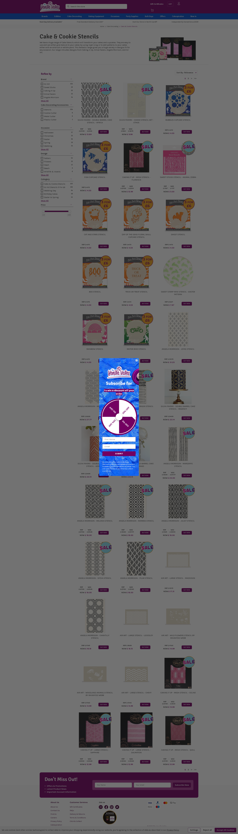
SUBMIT (119, 453)
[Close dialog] (136, 360)
